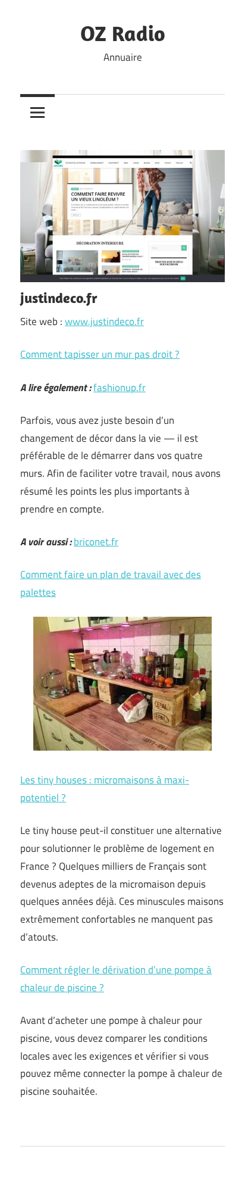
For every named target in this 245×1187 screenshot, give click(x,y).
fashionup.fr (119, 387)
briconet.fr (96, 541)
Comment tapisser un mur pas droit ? (100, 354)
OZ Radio (122, 33)
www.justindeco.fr (104, 321)
